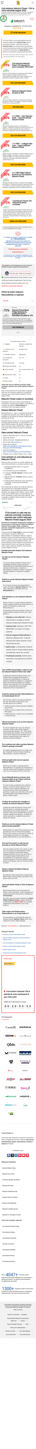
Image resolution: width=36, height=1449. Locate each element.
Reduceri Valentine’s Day (9, 1191)
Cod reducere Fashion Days (10, 1226)
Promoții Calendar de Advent (11, 1180)
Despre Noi (14, 1321)
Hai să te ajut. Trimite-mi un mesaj (20, 273)
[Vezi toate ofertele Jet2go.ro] (11, 1079)
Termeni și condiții (10, 1331)
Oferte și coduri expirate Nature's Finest (14, 946)
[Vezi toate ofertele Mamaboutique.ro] (25, 1036)
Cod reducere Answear (9, 1238)
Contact (22, 1321)
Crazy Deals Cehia (11, 1334)
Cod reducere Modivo (8, 1250)
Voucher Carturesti (8, 1244)
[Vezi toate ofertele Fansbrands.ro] (25, 1079)
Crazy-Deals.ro (13, 926)
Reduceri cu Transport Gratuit (11, 1215)
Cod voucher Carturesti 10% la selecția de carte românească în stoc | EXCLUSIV (17, 994)
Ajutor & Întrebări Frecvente (14, 1324)
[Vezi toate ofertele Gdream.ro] (25, 1044)
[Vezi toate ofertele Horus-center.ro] (11, 1088)
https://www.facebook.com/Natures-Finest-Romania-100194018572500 (17, 447)
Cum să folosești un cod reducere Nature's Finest (17, 943)
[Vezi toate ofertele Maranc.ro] (11, 1062)
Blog (27, 1324)
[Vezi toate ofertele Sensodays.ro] (11, 1105)
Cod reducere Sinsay (8, 1232)
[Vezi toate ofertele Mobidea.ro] (11, 1053)
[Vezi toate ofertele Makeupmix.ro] (25, 1088)
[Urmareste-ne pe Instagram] (16, 1155)
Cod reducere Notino (8, 1261)
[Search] (32, 2)
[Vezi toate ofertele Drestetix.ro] (25, 1070)
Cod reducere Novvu (8, 1255)
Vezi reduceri (18, 107)
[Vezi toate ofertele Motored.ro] (11, 1070)
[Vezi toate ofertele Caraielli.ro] (11, 1027)
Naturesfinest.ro (16, 442)
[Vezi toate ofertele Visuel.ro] (25, 1062)
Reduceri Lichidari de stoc (10, 1209)
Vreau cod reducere (18, 221)
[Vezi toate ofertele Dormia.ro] (25, 1027)
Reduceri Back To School (9, 1197)
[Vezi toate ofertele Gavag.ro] (25, 1053)
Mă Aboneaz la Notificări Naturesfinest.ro (19, 250)
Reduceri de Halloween (9, 1203)
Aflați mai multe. (18, 1309)
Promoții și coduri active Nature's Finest (14, 934)
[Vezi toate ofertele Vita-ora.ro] (11, 1114)
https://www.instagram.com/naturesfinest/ (17, 452)
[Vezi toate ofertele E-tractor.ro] (25, 1105)
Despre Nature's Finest (9, 949)
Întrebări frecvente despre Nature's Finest (14, 953)
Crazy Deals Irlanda (25, 1334)
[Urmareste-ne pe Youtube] (23, 1155)
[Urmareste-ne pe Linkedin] (27, 1155)
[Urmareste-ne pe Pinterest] (19, 1155)
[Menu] (2, 2)
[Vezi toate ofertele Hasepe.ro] (25, 1096)
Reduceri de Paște (7, 1185)
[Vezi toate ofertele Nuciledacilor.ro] (11, 1096)
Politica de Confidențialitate (17, 1327)
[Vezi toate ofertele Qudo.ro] (11, 1044)
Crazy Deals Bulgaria (24, 1331)
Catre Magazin (19, 33)
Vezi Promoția (18, 327)
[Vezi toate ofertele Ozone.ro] (11, 1036)
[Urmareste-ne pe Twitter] (12, 1155)
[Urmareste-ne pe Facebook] (8, 1155)
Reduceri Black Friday (9, 1168)
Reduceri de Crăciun (8, 1174)
